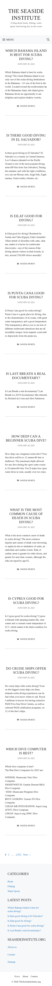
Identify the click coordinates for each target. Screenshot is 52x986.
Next (27, 854)
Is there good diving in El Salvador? (25, 916)
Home (17, 976)
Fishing (11, 886)
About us (12, 947)
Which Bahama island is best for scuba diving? (26, 55)
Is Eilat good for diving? (19, 921)
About (25, 976)
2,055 (18, 854)
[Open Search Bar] (48, 39)
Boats (10, 881)
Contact (11, 954)
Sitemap (11, 962)
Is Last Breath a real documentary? (24, 930)
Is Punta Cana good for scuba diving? (26, 925)
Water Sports (27, 106)
